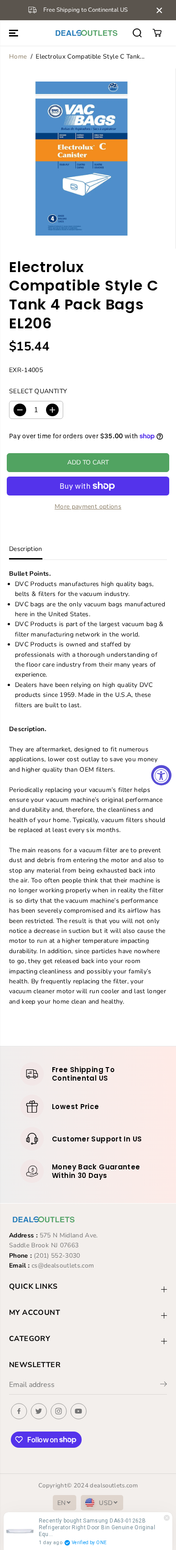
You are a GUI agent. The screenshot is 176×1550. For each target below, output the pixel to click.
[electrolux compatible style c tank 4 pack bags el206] (81, 158)
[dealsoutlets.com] (86, 32)
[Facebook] (19, 1411)
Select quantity (38, 391)
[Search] (137, 33)
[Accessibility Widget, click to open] (161, 775)
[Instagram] (59, 1411)
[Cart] (157, 33)
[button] (14, 32)
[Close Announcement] (159, 10)
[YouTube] (78, 1411)
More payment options (88, 506)
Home (18, 56)
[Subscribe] (163, 1385)
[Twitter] (39, 1411)
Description (25, 549)
